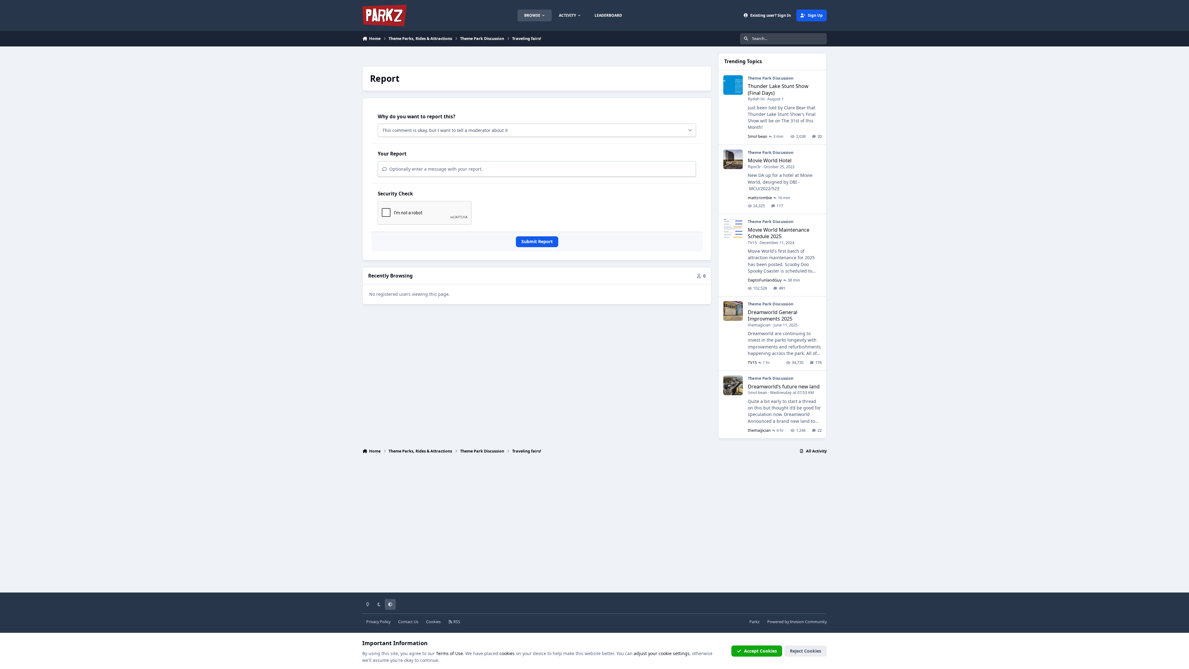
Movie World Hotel (769, 160)
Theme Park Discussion (770, 78)
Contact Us (408, 621)
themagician (759, 325)
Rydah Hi (756, 99)
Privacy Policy (378, 621)
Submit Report (537, 241)
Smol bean (757, 136)
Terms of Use (449, 653)
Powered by (797, 621)
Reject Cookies (805, 651)
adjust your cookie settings (662, 653)
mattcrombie (760, 197)
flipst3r (754, 166)
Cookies (433, 621)
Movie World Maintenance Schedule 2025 (778, 233)
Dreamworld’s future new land (784, 386)
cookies (507, 653)
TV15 (752, 242)
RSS (456, 621)
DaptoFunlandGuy (765, 280)
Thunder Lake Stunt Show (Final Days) (778, 89)
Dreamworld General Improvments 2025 (772, 315)
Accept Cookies (760, 651)
